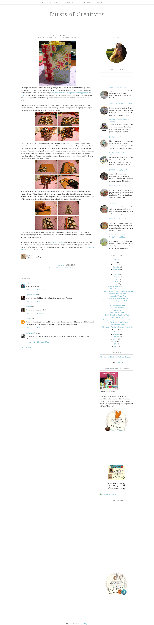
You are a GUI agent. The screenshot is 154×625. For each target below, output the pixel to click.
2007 (115, 346)
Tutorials (70, 2)
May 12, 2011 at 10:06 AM (36, 289)
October (116, 272)
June (116, 281)
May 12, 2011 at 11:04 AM (36, 313)
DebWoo (28, 318)
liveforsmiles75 (30, 333)
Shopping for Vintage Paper (117, 296)
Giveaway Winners (117, 308)
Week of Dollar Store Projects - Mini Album (119, 219)
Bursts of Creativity (77, 14)
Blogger (120, 362)
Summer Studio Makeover (117, 294)
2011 (114, 265)
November (116, 269)
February (116, 334)
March (116, 332)
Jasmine (28, 307)
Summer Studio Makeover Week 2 (118, 286)
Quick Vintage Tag (117, 317)
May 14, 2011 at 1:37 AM (35, 327)
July (116, 279)
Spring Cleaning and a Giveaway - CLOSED (119, 169)
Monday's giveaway (57, 242)
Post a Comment (26, 347)
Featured (86, 2)
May (116, 284)
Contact (100, 2)
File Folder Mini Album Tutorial (117, 298)
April (116, 329)
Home (41, 2)
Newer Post (89, 351)
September (116, 274)
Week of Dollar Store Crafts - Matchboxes (119, 186)
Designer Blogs (83, 624)
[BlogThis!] (68, 265)
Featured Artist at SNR (117, 305)
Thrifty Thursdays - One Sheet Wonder (117, 315)
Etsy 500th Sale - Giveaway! (116, 137)
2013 (115, 260)
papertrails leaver (31, 295)
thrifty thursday (55, 267)
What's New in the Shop (117, 289)
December (116, 267)
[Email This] (66, 265)
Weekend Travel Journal (117, 324)
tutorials (68, 267)
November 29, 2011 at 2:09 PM (38, 342)
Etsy (113, 2)
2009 (115, 341)
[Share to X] (70, 265)
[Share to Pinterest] (74, 265)
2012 (115, 262)
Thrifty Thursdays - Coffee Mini (117, 322)
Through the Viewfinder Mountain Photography (117, 327)
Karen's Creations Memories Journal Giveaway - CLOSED (117, 236)
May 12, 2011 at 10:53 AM (36, 301)
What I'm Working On (118, 87)
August (116, 277)
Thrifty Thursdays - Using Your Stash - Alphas (117, 291)
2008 (115, 344)
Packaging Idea (117, 310)
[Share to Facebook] (72, 265)
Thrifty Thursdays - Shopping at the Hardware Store (117, 302)
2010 (114, 339)
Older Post (25, 351)
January (116, 337)
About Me (55, 2)
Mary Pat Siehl (30, 283)
